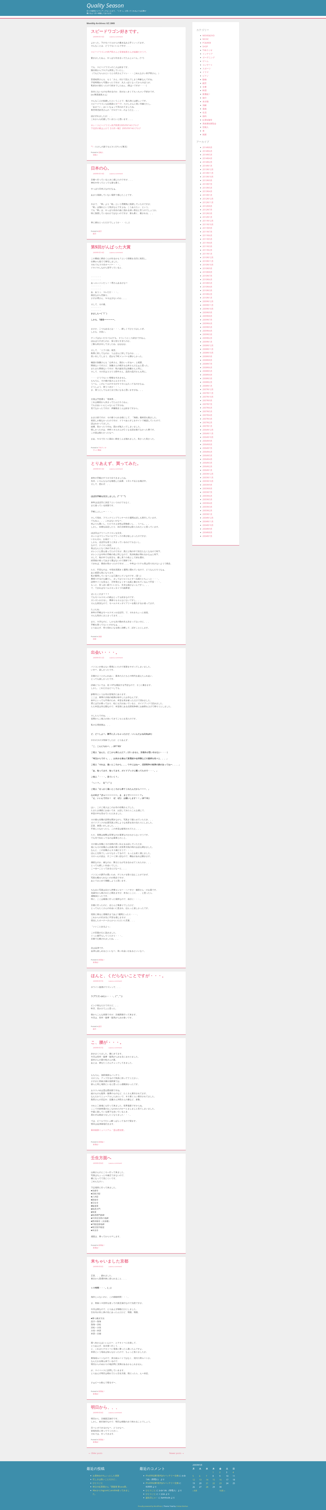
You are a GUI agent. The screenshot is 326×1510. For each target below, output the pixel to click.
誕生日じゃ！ (152, 1497)
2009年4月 (207, 330)
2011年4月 (207, 242)
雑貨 (100, 636)
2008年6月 (207, 367)
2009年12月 (207, 301)
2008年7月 (207, 363)
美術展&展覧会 (209, 123)
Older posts (95, 1453)
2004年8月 (207, 532)
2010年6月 (207, 279)
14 (207, 1479)
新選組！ (101, 960)
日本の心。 (101, 168)
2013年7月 (207, 184)
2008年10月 (207, 352)
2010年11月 (207, 261)
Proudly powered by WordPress (150, 1506)
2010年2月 (207, 294)
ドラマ (205, 72)
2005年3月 (207, 506)
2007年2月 (207, 422)
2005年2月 (207, 510)
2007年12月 (207, 389)
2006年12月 (207, 429)
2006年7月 (207, 448)
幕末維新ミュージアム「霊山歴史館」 (108, 1130)
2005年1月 (207, 514)
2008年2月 (207, 382)
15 (214, 1479)
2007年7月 (207, 404)
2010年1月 (207, 297)
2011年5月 (207, 239)
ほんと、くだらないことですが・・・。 (128, 975)
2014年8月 (207, 147)
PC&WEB (206, 42)
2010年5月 (207, 283)
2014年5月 (207, 154)
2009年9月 (207, 312)
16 (220, 1479)
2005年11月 (207, 477)
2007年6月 (207, 407)
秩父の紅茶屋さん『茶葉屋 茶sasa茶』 (110, 1486)
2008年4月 (207, 374)
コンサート (207, 64)
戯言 (100, 231)
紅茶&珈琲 (207, 119)
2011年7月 (207, 231)
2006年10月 (207, 437)
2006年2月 (207, 466)
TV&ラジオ (102, 447)
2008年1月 (207, 385)
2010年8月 (207, 272)
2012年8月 (207, 206)
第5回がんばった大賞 (111, 247)
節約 (204, 116)
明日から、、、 (105, 1407)
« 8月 (195, 1490)
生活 (204, 112)
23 (220, 1483)
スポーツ (206, 68)
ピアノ (205, 75)
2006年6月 (207, 451)
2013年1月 (207, 195)
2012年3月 (207, 213)
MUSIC (205, 39)
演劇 (204, 105)
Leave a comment (116, 37)
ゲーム (205, 61)
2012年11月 (207, 202)
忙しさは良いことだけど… (105, 1479)
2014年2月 (207, 162)
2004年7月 (207, 536)
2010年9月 (207, 268)
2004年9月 (207, 528)
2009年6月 (207, 323)
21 (207, 1483)
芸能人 (100, 152)
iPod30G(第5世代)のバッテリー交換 (162, 1475)
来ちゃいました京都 (109, 1261)
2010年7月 (207, 275)
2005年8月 (207, 488)
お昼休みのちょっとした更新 (106, 1475)
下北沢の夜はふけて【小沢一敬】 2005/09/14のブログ (116, 128)
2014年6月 (207, 151)
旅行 (204, 97)
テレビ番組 (97, 450)
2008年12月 (207, 345)
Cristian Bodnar (182, 1506)
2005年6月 (207, 495)
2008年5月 (207, 371)
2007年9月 (207, 400)
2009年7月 (207, 319)
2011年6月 (207, 235)
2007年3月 (207, 418)
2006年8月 (207, 444)
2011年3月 (207, 246)
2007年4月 (207, 415)
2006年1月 (207, 470)
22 (214, 1483)
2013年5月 (207, 187)
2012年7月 (207, 209)
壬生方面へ (101, 1157)
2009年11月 (207, 305)
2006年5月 (207, 455)
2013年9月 (207, 180)
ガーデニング (208, 57)
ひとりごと (98, 1483)
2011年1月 (207, 253)
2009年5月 (207, 327)
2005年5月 (207, 499)
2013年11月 (207, 173)
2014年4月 (207, 158)
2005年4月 (207, 503)
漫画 (204, 108)
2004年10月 (207, 525)
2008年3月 (207, 378)
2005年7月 (207, 492)
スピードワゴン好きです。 (116, 31)
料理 (204, 90)
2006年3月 (207, 462)
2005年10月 (207, 481)
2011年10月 (207, 224)
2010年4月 (207, 286)
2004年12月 (207, 517)
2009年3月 (207, 334)
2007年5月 (207, 411)
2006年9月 (207, 440)
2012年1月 (207, 217)
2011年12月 (207, 220)
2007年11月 (207, 393)
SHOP (205, 46)
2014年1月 (207, 165)
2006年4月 (207, 459)
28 (207, 1487)
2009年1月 (207, 341)
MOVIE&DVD (208, 35)
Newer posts (176, 1453)
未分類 (205, 101)
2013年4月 (207, 191)
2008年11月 (207, 349)
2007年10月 (207, 396)
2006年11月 (207, 433)
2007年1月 (207, 426)
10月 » (222, 1490)
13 (200, 1479)
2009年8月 (207, 316)
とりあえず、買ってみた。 (116, 463)
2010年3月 (207, 290)
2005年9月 (207, 484)
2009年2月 (207, 338)
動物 (204, 79)
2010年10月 (207, 264)
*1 (118, 103)
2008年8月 (207, 360)
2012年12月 (207, 198)
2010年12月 (207, 257)
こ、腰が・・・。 (107, 1042)
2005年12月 (207, 473)
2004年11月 (207, 521)
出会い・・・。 (105, 652)
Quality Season (105, 5)
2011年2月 (207, 250)
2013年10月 (207, 176)
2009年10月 (207, 308)
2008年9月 (207, 356)
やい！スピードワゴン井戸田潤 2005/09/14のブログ (115, 125)
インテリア (207, 53)
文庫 (204, 86)
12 (194, 1479)
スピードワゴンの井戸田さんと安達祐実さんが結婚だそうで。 (119, 51)
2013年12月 (207, 169)
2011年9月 (207, 228)
